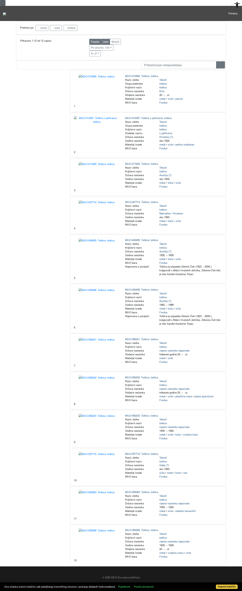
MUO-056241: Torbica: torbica (141, 339)
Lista (105, 42)
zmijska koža (190, 434)
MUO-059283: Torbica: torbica (141, 492)
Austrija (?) (165, 175)
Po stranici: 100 (100, 47)
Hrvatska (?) (166, 137)
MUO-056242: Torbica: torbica (141, 377)
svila (57, 28)
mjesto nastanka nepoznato (174, 350)
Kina (161, 91)
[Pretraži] (220, 64)
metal (43, 28)
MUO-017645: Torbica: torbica (141, 164)
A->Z (94, 53)
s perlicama (165, 133)
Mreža (115, 42)
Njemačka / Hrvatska (171, 213)
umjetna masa (175, 552)
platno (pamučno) (204, 396)
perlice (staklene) (184, 144)
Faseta (95, 42)
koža (170, 182)
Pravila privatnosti (144, 586)
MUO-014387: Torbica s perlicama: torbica (148, 118)
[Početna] (4, 13)
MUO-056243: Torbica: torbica (141, 415)
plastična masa (183, 396)
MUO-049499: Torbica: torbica (141, 289)
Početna (232, 13)
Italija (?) (164, 465)
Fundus (163, 102)
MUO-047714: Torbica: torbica (141, 202)
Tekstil (163, 80)
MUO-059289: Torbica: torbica (141, 530)
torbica (71, 28)
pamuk (179, 98)
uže (185, 472)
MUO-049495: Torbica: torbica (141, 240)
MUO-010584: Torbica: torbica (141, 76)
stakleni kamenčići (185, 511)
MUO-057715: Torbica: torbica (141, 454)
